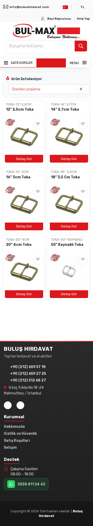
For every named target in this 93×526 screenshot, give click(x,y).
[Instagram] (20, 405)
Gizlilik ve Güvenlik (20, 433)
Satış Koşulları (17, 440)
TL (82, 7)
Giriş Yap (83, 18)
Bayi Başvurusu (59, 18)
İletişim (10, 447)
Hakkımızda (14, 426)
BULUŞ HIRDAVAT (28, 349)
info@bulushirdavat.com (29, 7)
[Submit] (81, 46)
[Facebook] (7, 405)
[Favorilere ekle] (38, 123)
